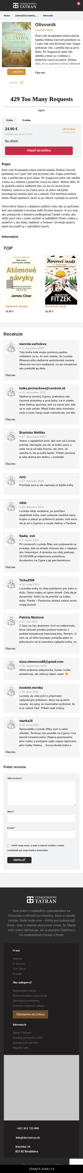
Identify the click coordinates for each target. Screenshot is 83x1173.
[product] (21, 279)
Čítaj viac (40, 72)
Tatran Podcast (22, 1032)
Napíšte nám (20, 1047)
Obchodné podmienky (26, 1000)
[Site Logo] (24, 5)
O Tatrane (19, 963)
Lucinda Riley (44, 29)
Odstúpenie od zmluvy (30, 1014)
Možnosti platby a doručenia (30, 995)
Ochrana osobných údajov (29, 1005)
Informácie (10, 237)
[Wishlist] (67, 5)
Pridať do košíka (39, 150)
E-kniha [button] (26, 120)
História (17, 958)
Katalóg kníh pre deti (25, 1042)
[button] (8, 5)
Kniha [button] (9, 120)
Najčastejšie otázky (24, 990)
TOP (8, 248)
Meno (10, 811)
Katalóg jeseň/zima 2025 (28, 1037)
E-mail (11, 828)
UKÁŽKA (17, 71)
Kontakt (17, 973)
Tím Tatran (19, 968)
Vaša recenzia (14, 778)
